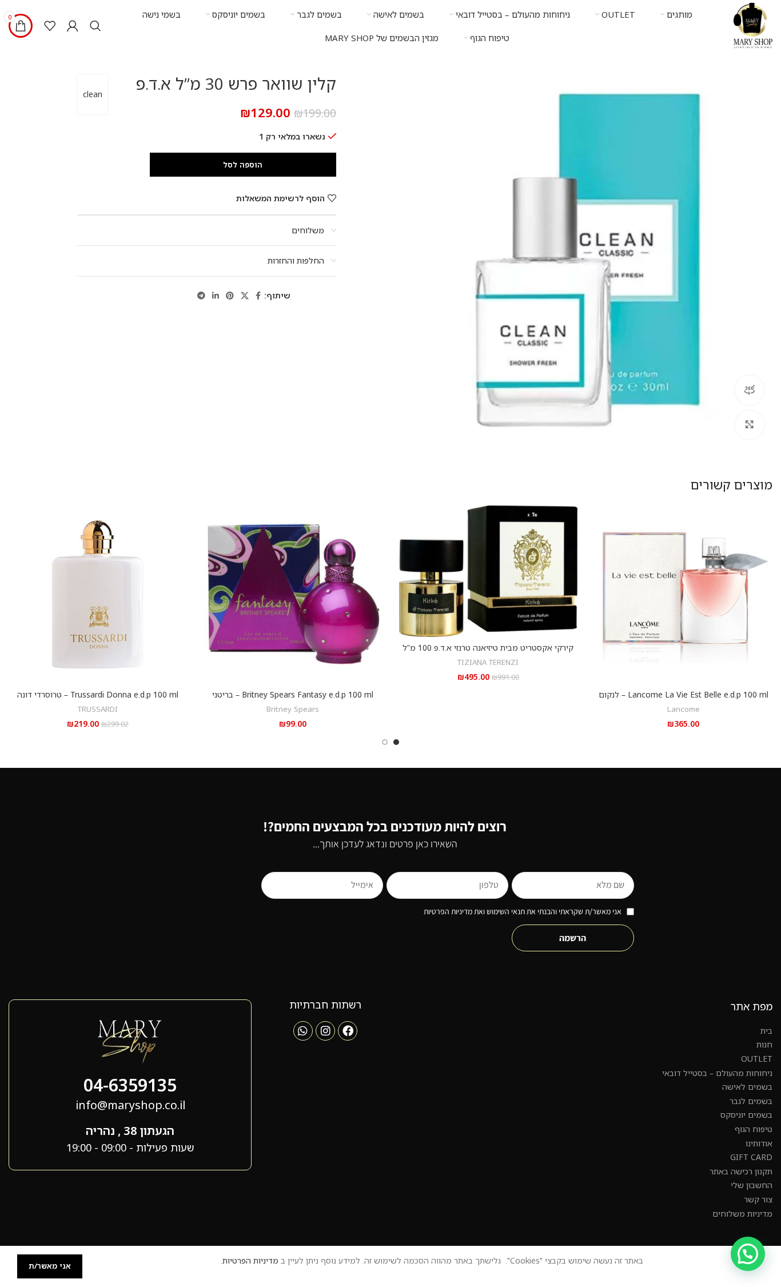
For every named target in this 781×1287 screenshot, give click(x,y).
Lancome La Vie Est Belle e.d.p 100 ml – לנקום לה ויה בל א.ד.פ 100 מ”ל (683, 700)
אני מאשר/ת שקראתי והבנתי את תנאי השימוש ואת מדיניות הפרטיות (522, 911)
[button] (748, 1254)
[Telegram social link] (201, 296)
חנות (764, 1044)
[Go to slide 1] (396, 742)
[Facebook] (347, 1031)
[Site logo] (753, 24)
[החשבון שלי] (72, 25)
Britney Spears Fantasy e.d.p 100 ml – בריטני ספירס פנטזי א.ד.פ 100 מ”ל (292, 700)
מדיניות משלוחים (742, 1213)
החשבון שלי (751, 1185)
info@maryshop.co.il (130, 1105)
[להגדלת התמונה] (749, 425)
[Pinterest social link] (229, 296)
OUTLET (756, 1058)
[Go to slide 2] (385, 742)
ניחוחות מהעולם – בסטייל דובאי (717, 1072)
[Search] (95, 25)
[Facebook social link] (258, 296)
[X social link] (244, 296)
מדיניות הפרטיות (250, 1260)
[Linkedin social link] (215, 296)
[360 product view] (749, 390)
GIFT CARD (751, 1156)
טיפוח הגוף (753, 1128)
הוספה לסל (242, 165)
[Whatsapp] (303, 1031)
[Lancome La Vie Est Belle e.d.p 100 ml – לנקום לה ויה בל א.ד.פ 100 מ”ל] (684, 594)
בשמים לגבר (751, 1100)
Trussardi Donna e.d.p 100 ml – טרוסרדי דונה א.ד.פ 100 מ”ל (97, 700)
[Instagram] (325, 1031)
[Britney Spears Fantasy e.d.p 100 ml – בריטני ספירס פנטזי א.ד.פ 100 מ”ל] (293, 594)
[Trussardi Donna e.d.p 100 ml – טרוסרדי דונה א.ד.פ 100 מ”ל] (98, 594)
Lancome (683, 709)
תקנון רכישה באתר (741, 1171)
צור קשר (758, 1199)
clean (92, 94)
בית (766, 1030)
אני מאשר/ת (50, 1266)
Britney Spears (292, 709)
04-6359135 (130, 1085)
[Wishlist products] (49, 25)
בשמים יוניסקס (746, 1114)
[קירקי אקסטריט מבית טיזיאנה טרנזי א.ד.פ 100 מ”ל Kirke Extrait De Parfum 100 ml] (488, 571)
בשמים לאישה (747, 1086)
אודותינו (759, 1143)
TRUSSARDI (98, 709)
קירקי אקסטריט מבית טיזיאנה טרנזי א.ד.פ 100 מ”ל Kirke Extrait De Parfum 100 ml (488, 653)
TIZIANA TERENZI (488, 662)
